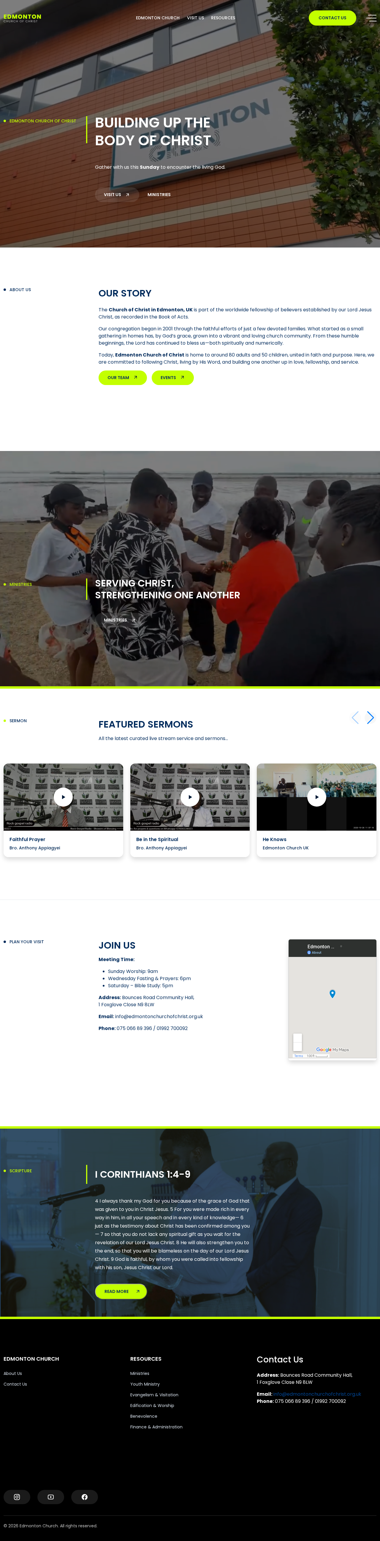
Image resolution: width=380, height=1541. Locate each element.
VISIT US (195, 18)
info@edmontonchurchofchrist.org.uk (317, 1394)
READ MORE (116, 1291)
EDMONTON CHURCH (158, 18)
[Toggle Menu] (371, 18)
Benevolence (143, 1416)
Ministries (139, 1373)
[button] (370, 718)
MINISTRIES (159, 195)
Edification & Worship (152, 1405)
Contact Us (15, 1384)
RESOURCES (223, 18)
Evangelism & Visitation (154, 1395)
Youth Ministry (145, 1384)
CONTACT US (332, 18)
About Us (13, 1373)
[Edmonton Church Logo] (33, 18)
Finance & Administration (156, 1427)
